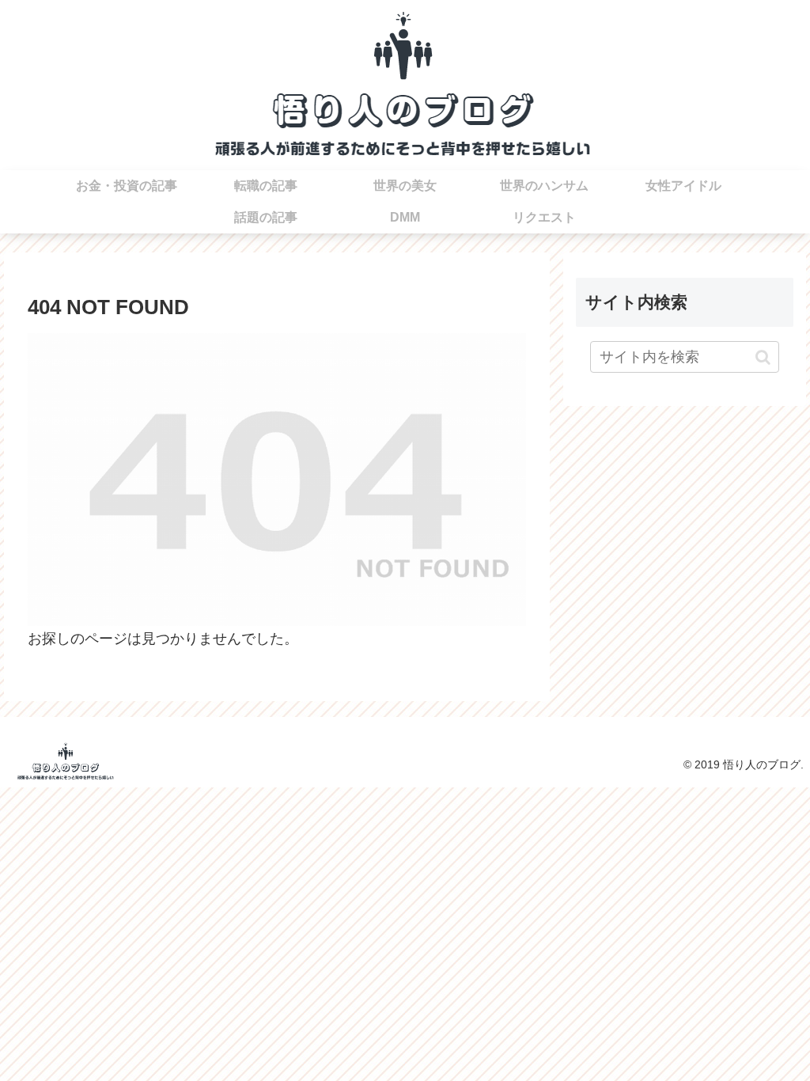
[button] (763, 357)
